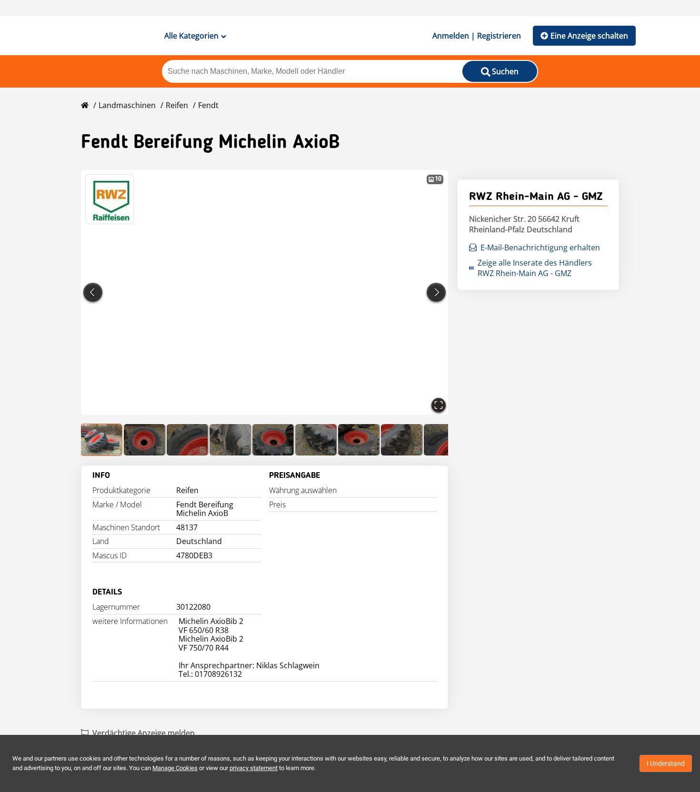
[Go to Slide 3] (188, 439)
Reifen (177, 105)
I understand (666, 763)
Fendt (208, 105)
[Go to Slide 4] (230, 439)
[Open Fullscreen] (438, 405)
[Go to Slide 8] (402, 439)
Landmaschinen (127, 105)
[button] (264, 292)
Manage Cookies (175, 768)
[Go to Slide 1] (102, 439)
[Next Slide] (436, 292)
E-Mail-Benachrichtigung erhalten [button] (540, 247)
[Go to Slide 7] (359, 439)
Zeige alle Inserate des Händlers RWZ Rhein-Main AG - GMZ (535, 267)
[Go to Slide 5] (273, 439)
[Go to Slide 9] (445, 439)
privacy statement (254, 768)
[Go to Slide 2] (145, 439)
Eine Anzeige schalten (589, 35)
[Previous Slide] (92, 292)
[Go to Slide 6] (316, 439)
